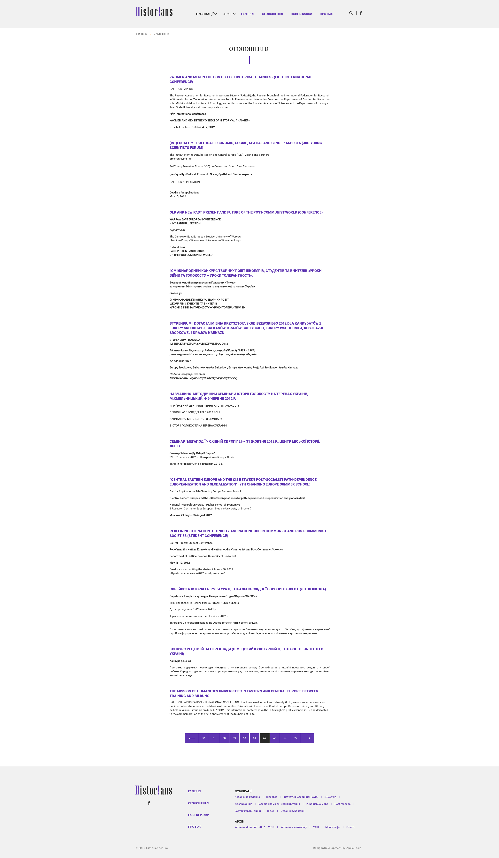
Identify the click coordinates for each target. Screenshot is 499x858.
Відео (270, 810)
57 (214, 738)
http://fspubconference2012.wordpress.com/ (197, 573)
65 (295, 738)
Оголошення (272, 14)
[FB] (361, 13)
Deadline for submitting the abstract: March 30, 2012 (201, 569)
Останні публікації (292, 810)
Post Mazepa (342, 803)
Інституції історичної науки (300, 796)
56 (203, 738)
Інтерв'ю (271, 796)
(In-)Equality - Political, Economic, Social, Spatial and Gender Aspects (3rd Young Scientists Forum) (246, 145)
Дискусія (330, 796)
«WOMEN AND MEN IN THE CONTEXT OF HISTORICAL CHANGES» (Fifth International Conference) (241, 79)
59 (234, 738)
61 (254, 738)
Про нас (326, 14)
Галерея (247, 14)
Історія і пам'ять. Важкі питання (279, 803)
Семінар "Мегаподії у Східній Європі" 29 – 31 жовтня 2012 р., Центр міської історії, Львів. (245, 443)
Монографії (332, 827)
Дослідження (243, 803)
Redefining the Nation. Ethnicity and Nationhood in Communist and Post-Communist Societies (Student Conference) (248, 533)
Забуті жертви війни (248, 810)
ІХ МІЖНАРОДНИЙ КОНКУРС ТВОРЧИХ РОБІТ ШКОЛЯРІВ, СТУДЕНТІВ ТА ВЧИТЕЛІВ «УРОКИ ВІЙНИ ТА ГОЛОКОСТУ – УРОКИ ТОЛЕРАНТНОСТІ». (245, 273)
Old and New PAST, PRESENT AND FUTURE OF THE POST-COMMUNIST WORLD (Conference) (246, 212)
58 (224, 738)
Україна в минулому (294, 827)
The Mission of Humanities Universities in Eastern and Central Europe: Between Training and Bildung (244, 693)
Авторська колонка (247, 796)
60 (244, 738)
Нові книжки (301, 14)
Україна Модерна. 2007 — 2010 (254, 827)
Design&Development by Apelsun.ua (337, 847)
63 (274, 738)
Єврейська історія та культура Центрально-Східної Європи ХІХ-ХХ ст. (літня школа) (248, 589)
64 (285, 738)
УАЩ (316, 827)
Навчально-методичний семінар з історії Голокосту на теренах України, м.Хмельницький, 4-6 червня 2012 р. (239, 396)
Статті (350, 827)
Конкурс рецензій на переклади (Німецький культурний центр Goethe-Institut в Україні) (246, 651)
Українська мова (317, 803)
